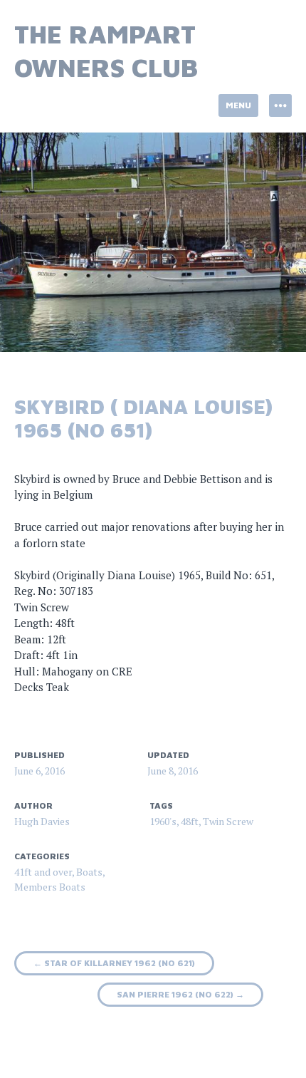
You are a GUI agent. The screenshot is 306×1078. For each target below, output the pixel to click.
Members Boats (49, 886)
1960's (162, 821)
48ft (190, 821)
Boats (89, 872)
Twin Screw (228, 821)
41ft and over (43, 872)
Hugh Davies (42, 821)
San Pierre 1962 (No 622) (180, 994)
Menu (238, 105)
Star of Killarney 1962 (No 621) (114, 963)
